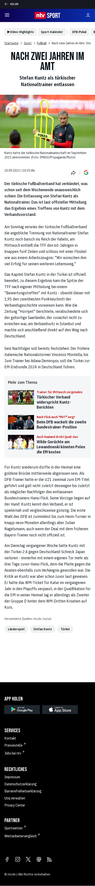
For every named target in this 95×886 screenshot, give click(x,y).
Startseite (11, 43)
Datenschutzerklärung (20, 784)
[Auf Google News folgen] (86, 172)
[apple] (60, 709)
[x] (28, 860)
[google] (22, 709)
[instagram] (17, 860)
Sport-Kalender (52, 32)
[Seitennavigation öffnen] (7, 15)
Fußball (41, 43)
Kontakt (10, 738)
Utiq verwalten (14, 798)
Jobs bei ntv (12, 753)
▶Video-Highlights (20, 32)
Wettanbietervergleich (20, 836)
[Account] (88, 16)
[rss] (49, 860)
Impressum (12, 777)
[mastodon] (39, 860)
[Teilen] (73, 172)
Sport (28, 43)
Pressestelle (13, 745)
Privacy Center (14, 805)
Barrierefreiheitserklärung (23, 791)
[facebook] (7, 860)
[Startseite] (47, 15)
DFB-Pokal (79, 32)
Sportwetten (13, 828)
